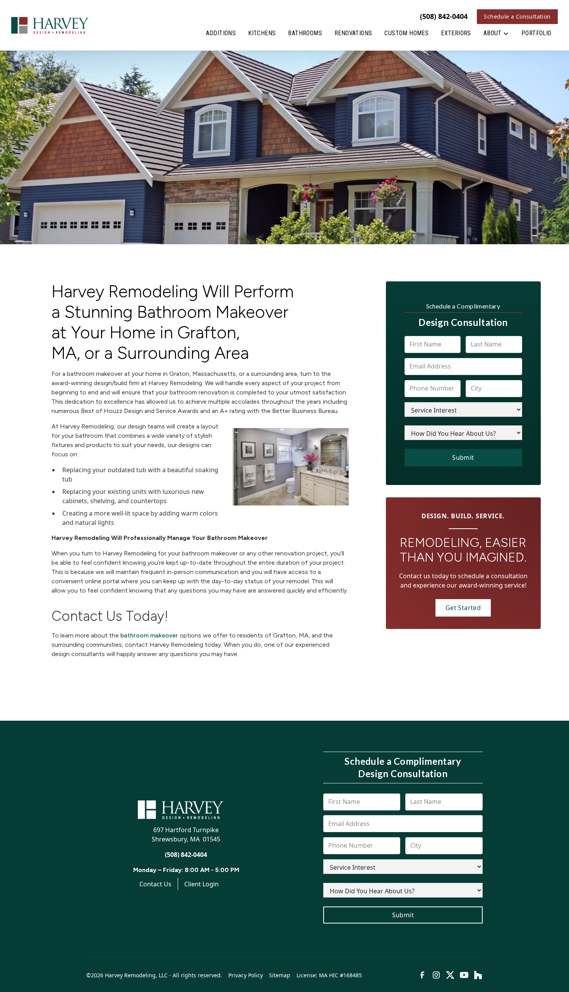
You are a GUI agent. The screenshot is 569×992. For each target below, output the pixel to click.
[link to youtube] (464, 975)
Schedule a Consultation (517, 16)
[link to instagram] (436, 975)
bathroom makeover (149, 635)
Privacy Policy (245, 975)
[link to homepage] (50, 25)
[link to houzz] (478, 975)
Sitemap (279, 975)
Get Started (463, 607)
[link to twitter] (450, 975)
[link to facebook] (422, 975)
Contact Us (155, 884)
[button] (496, 35)
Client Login (201, 884)
